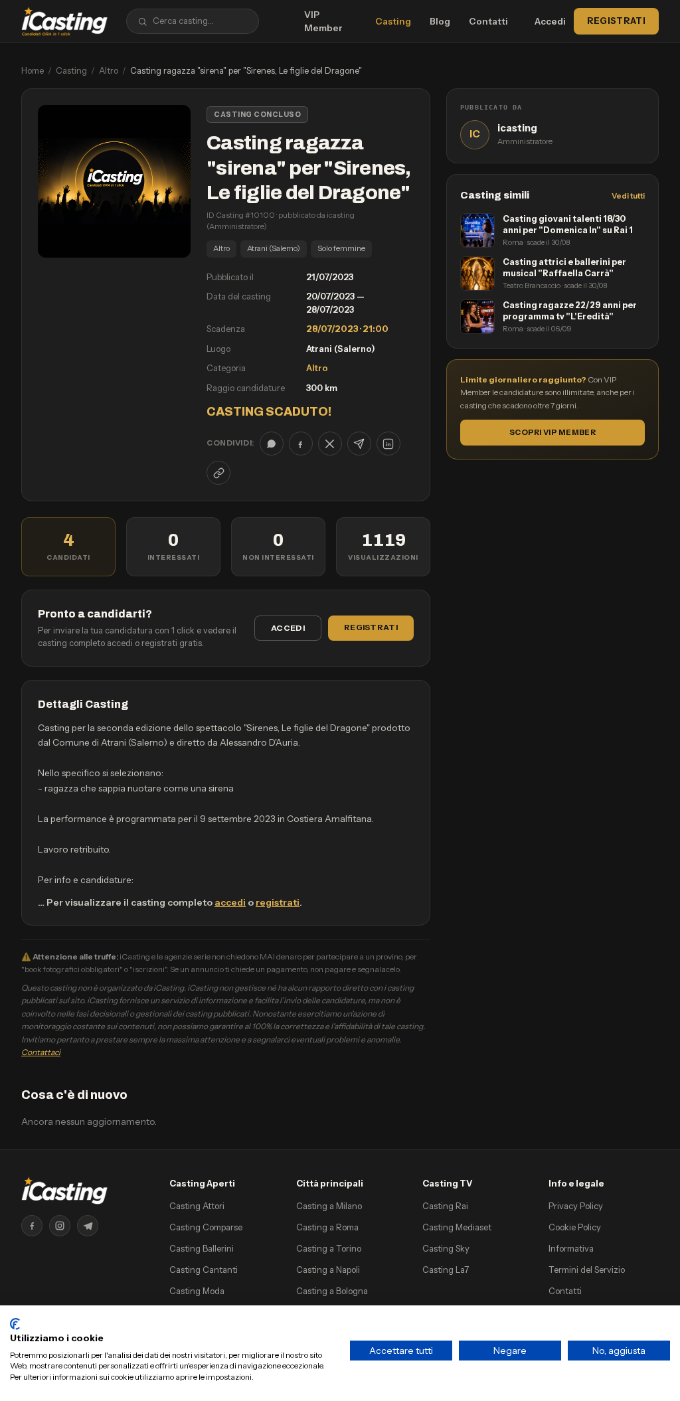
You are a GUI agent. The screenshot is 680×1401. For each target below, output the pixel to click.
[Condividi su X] (330, 443)
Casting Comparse (205, 1227)
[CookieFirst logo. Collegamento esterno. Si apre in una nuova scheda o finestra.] (15, 1324)
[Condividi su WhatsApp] (272, 443)
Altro (108, 70)
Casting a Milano (329, 1205)
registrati (277, 902)
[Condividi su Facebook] (301, 443)
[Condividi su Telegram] (359, 443)
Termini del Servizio (587, 1269)
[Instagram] (59, 1225)
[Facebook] (31, 1225)
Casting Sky (445, 1248)
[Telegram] (87, 1225)
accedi (230, 902)
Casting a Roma (327, 1227)
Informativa (571, 1248)
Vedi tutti (628, 196)
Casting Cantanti (203, 1269)
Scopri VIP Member (552, 432)
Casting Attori (196, 1205)
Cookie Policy (575, 1227)
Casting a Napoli (328, 1269)
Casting (393, 21)
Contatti (488, 21)
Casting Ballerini (201, 1248)
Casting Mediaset (456, 1227)
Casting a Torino (328, 1248)
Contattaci (40, 1052)
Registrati (616, 20)
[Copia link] (218, 473)
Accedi (550, 21)
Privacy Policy (576, 1205)
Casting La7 (445, 1269)
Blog (440, 21)
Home (32, 70)
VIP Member (323, 21)
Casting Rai (445, 1205)
